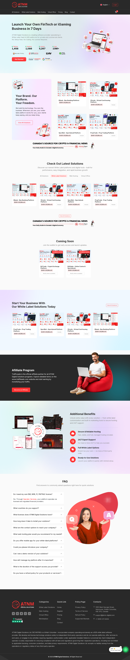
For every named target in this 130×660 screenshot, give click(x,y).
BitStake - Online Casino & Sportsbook (76, 267)
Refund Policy (80, 615)
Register (60, 611)
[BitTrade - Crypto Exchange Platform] (51, 256)
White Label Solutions (47, 607)
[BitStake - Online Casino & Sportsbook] (78, 256)
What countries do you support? (26, 508)
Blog (66, 12)
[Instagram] (17, 613)
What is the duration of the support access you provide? (35, 567)
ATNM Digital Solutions (61, 657)
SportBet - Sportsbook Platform (70, 133)
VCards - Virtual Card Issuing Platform (100, 101)
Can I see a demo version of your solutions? (30, 554)
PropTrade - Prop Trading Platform (102, 133)
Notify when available (49, 273)
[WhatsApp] (25, 613)
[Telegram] (29, 613)
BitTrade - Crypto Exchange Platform (50, 267)
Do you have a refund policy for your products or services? (37, 573)
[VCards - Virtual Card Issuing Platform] (103, 89)
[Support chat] (125, 649)
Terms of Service (81, 611)
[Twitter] (13, 613)
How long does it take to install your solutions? (31, 521)
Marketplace (43, 619)
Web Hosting (43, 611)
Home (59, 607)
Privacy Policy (80, 607)
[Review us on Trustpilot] (19, 620)
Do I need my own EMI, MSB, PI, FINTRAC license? (32, 494)
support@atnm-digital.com (105, 615)
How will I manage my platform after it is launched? (33, 560)
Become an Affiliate (21, 390)
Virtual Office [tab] (85, 176)
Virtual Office (43, 615)
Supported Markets (82, 619)
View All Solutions (24, 123)
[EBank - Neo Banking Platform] (72, 89)
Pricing (60, 12)
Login (115, 5)
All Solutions (15, 12)
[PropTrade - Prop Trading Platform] (103, 121)
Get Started (19, 59)
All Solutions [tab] (44, 176)
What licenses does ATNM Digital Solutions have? (32, 515)
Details (113, 105)
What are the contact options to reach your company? (34, 528)
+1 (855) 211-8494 (102, 619)
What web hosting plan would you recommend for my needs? (37, 534)
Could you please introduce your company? (30, 547)
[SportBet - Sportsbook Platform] (72, 121)
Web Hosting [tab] (73, 176)
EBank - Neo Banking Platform (69, 100)
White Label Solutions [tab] (59, 176)
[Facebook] (21, 613)
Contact (72, 12)
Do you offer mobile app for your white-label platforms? (35, 541)
